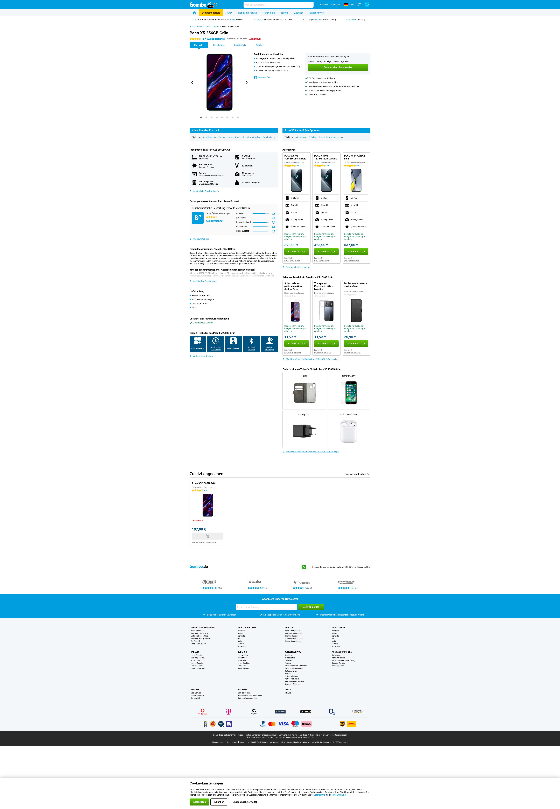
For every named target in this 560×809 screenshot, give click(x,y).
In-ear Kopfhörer (244, 663)
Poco (207, 27)
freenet (240, 633)
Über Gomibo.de (218, 742)
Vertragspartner (338, 666)
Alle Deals (288, 693)
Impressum (244, 742)
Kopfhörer (242, 666)
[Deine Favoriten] (359, 4)
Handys (289, 627)
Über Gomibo (196, 693)
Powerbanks (242, 660)
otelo (240, 641)
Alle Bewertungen (201, 239)
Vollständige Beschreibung (205, 281)
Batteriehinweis (291, 671)
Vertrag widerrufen (292, 679)
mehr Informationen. (306, 737)
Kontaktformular (338, 658)
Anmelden (335, 5)
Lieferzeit (288, 660)
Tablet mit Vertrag (198, 668)
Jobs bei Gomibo (338, 663)
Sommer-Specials (211, 12)
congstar (241, 631)
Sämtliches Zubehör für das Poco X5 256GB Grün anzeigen (312, 359)
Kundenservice (316, 12)
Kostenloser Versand (292, 352)
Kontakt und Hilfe (342, 652)
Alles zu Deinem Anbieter (294, 681)
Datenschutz (196, 698)
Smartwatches (243, 668)
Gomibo (195, 689)
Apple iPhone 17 (197, 631)
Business (242, 689)
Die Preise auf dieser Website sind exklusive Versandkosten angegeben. (319, 735)
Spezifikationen (209, 137)
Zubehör (298, 12)
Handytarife (269, 12)
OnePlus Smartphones (293, 636)
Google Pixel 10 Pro (198, 644)
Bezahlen (288, 655)
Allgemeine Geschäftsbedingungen (317, 742)
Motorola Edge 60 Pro (199, 636)
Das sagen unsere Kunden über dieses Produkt (240, 137)
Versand (288, 663)
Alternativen (300, 137)
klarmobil (241, 636)
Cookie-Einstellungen (259, 742)
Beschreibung (269, 137)
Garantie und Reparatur (294, 668)
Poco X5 (215, 27)
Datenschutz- (320, 795)
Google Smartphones (293, 641)
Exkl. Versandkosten (292, 260)
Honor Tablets (196, 655)
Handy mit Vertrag (247, 12)
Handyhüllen (243, 655)
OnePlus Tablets (197, 666)
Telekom (241, 644)
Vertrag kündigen (291, 676)
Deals (288, 689)
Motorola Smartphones (294, 639)
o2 (239, 639)
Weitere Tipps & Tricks (203, 356)
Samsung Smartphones (294, 633)
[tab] (201, 117)
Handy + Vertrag (247, 627)
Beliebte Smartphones (203, 627)
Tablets (284, 12)
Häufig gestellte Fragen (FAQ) (343, 660)
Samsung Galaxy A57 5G (200, 639)
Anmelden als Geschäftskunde (250, 696)
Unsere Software (197, 696)
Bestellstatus (290, 658)
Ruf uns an (336, 655)
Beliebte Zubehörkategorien (331, 137)
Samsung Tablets (197, 658)
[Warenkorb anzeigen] (366, 4)
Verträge (288, 674)
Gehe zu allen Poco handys (298, 267)
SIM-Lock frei (264, 77)
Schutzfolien (242, 658)
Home (192, 27)
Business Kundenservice (247, 698)
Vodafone (241, 646)
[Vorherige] (192, 82)
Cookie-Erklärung (338, 795)
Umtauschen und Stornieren (296, 666)
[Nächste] (246, 82)
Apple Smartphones (292, 631)
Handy (229, 12)
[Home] (194, 12)
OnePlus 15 (195, 641)
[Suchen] (311, 4)
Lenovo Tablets (197, 663)
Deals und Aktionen (292, 684)
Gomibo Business (244, 693)
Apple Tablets (196, 660)
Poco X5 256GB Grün (230, 27)
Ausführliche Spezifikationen (206, 191)
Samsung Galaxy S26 (199, 633)
